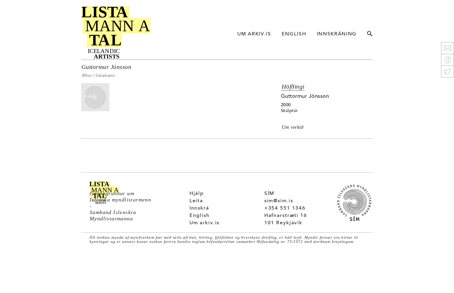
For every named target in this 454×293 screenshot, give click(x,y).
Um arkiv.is (204, 223)
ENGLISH (294, 34)
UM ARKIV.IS (254, 34)
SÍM (269, 193)
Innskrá (199, 208)
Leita (196, 201)
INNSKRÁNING (337, 34)
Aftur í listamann (98, 76)
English (199, 215)
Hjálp (196, 193)
